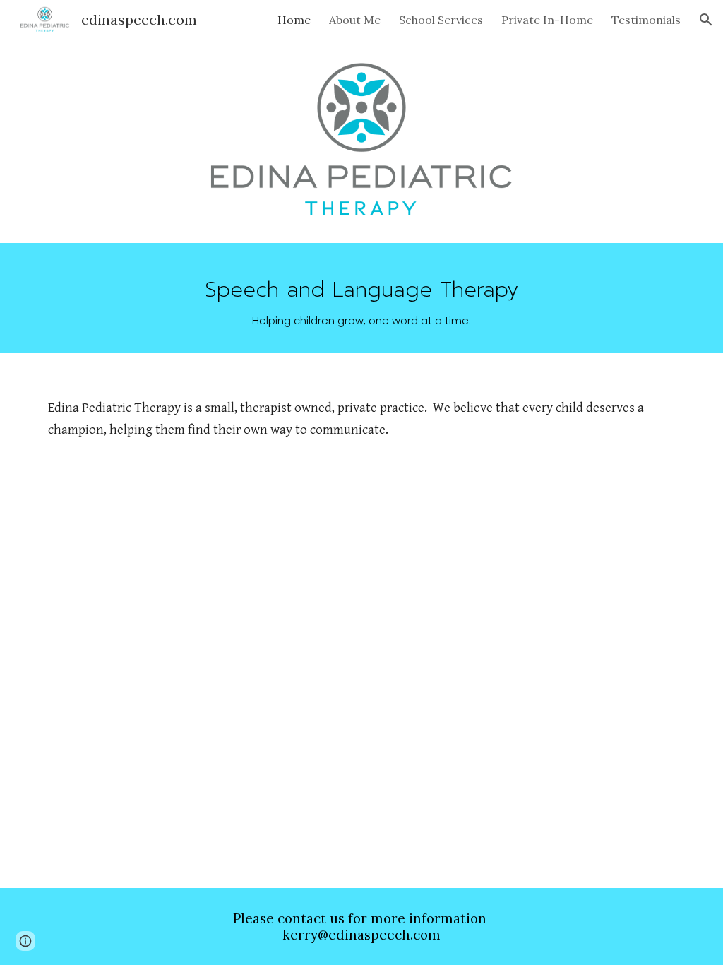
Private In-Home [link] (547, 20)
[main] (361, 298)
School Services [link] (441, 20)
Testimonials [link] (646, 20)
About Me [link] (355, 20)
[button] (706, 20)
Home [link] (294, 20)
